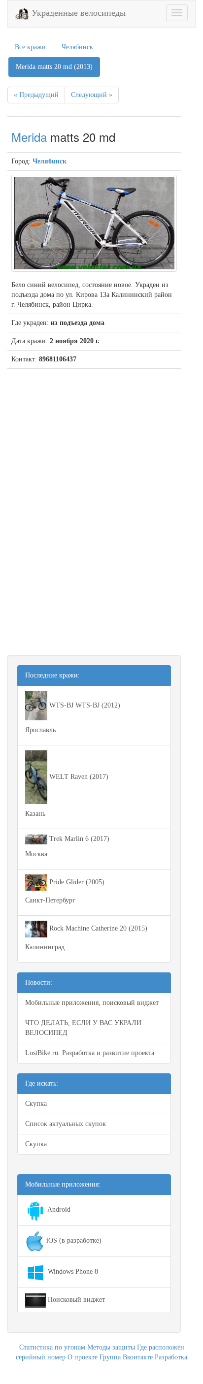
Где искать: (41, 1083)
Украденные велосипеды (77, 13)
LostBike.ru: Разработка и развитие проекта (89, 1053)
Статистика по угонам (52, 1347)
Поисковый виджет (75, 1299)
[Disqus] (94, 506)
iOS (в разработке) (73, 1240)
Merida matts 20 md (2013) (54, 66)
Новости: (38, 982)
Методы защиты (111, 1347)
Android (58, 1209)
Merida (29, 136)
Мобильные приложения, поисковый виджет (92, 1002)
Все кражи (30, 47)
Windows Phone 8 (72, 1271)
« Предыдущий (36, 94)
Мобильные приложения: (63, 1184)
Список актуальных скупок (65, 1123)
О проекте (83, 1357)
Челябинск (77, 47)
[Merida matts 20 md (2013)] (94, 222)
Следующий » (91, 94)
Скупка (36, 1103)
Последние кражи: (52, 675)
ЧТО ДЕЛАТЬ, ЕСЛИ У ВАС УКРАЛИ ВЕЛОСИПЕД (83, 1027)
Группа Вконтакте (126, 1357)
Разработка (171, 1357)
